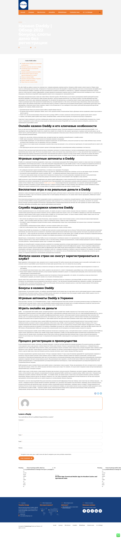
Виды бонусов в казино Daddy (29, 82)
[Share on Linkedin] (101, 393)
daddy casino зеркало (49, 183)
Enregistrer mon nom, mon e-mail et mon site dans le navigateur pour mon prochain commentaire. (46, 454)
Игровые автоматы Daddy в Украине (31, 78)
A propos (31, 12)
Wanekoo (38, 526)
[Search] (99, 12)
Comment (21, 420)
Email (20, 441)
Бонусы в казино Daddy (27, 77)
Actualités (52, 12)
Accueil (23, 12)
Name (20, 435)
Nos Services (41, 12)
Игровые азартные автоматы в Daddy (31, 67)
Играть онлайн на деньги (28, 80)
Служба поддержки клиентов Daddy (31, 72)
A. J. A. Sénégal (87, 12)
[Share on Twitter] (98, 393)
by (32, 47)
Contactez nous (74, 12)
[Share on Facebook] (95, 393)
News (24, 22)
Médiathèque (62, 12)
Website (20, 448)
